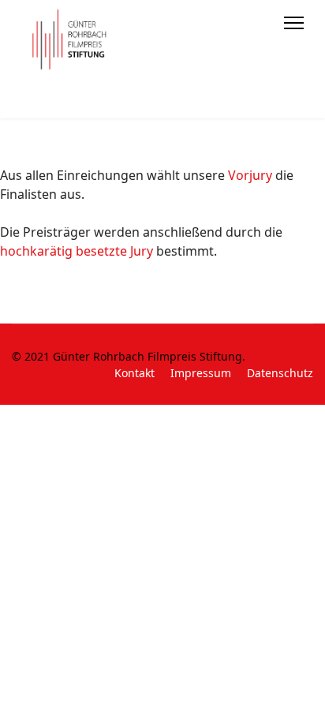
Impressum (200, 372)
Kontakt (134, 372)
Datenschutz (280, 372)
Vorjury (250, 175)
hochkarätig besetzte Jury (76, 251)
